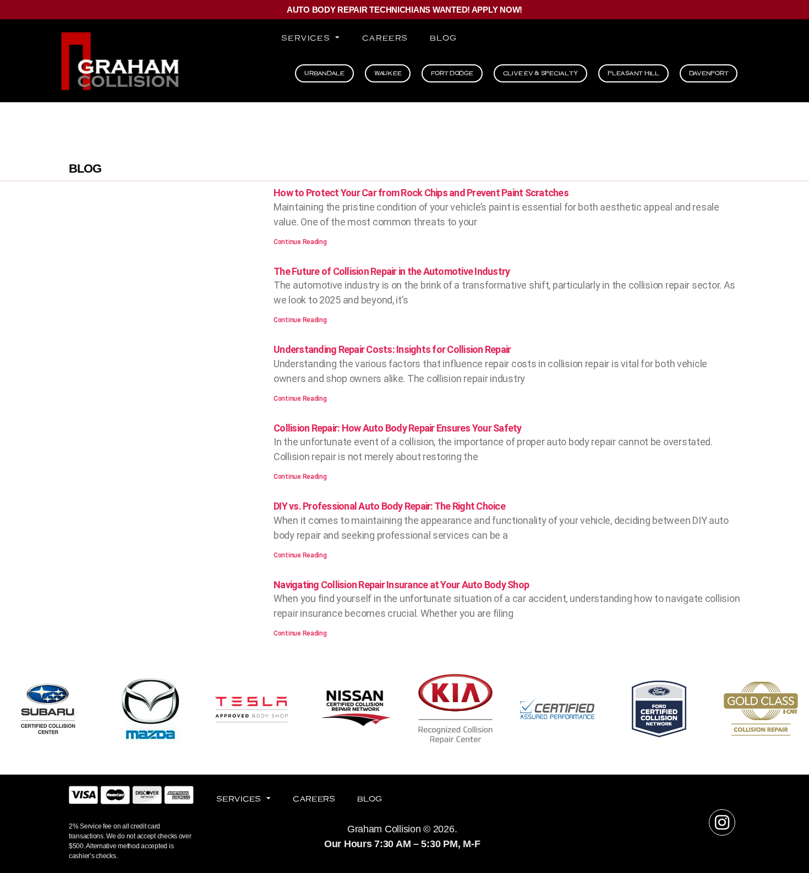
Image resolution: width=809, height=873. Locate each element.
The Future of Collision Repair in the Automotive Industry (392, 271)
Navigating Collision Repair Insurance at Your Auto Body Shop (401, 584)
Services (305, 37)
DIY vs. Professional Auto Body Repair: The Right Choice (389, 506)
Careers (385, 37)
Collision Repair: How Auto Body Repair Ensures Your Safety (398, 428)
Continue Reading (300, 242)
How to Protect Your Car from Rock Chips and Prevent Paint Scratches (421, 192)
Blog (443, 37)
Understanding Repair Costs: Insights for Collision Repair (392, 349)
